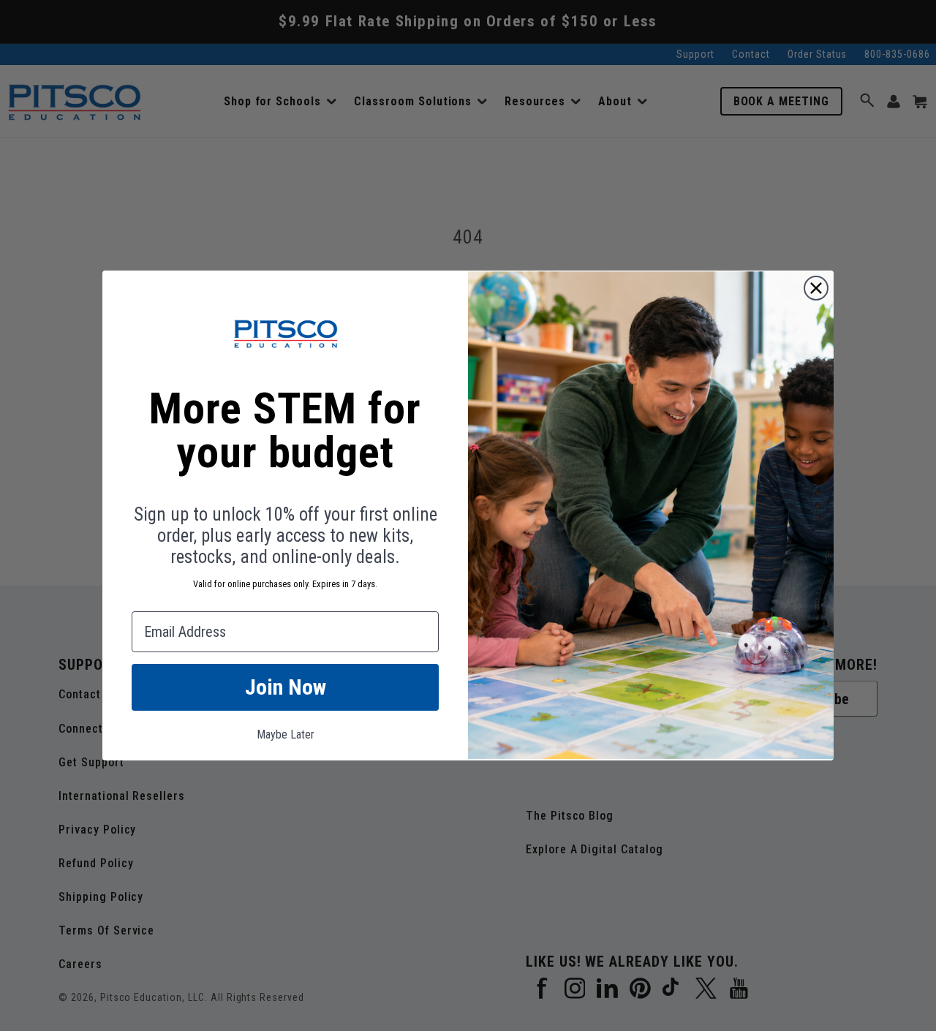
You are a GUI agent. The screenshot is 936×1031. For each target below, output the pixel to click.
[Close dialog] (816, 288)
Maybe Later (285, 734)
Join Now (285, 687)
